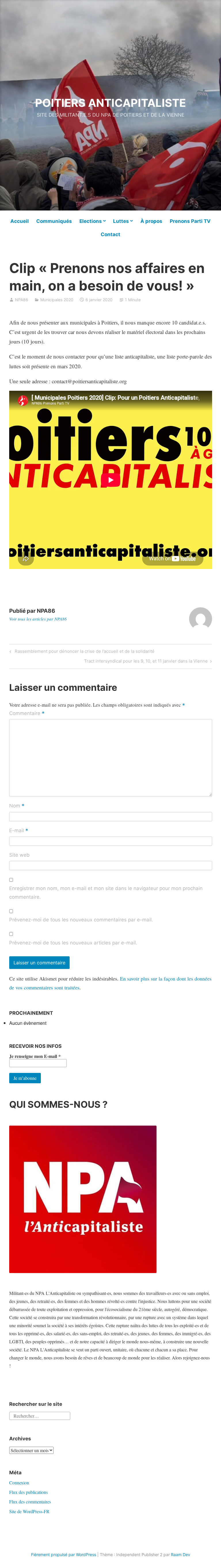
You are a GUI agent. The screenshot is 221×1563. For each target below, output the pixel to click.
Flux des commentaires (30, 1501)
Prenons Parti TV (190, 221)
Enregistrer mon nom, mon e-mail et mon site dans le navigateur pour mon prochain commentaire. (106, 892)
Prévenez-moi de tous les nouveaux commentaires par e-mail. (81, 920)
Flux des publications (28, 1492)
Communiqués (54, 221)
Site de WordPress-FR (29, 1511)
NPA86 (21, 299)
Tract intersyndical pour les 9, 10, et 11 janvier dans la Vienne (146, 662)
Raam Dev (180, 1554)
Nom (16, 806)
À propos (151, 221)
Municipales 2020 (56, 299)
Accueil (19, 221)
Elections (90, 221)
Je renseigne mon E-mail (35, 1056)
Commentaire (27, 713)
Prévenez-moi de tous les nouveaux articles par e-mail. (73, 943)
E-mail (18, 830)
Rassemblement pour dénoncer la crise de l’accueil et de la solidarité (83, 652)
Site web (19, 855)
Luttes (121, 221)
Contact (110, 234)
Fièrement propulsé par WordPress (63, 1554)
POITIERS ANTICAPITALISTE (110, 102)
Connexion (19, 1482)
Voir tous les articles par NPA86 (38, 619)
